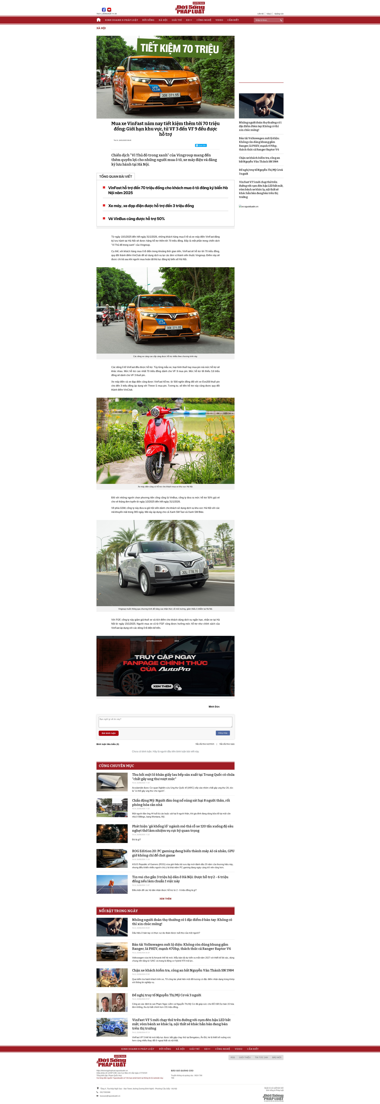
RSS (233, 1057)
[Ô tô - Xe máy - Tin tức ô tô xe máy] (248, 206)
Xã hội (163, 20)
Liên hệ (261, 14)
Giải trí (177, 20)
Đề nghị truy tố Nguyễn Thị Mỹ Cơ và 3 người (166, 995)
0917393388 (105, 1092)
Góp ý (269, 14)
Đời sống (148, 20)
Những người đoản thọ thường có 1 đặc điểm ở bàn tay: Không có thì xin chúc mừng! (260, 126)
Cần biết (233, 20)
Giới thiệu (245, 1057)
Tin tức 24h (261, 1057)
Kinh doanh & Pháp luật (121, 20)
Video (219, 20)
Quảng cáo (279, 14)
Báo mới (276, 1057)
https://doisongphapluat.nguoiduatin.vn (112, 1071)
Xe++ (189, 20)
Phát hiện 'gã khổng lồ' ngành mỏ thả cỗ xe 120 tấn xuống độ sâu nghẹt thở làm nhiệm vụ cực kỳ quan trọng (182, 828)
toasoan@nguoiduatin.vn (110, 1096)
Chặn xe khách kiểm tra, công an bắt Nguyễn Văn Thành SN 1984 (183, 970)
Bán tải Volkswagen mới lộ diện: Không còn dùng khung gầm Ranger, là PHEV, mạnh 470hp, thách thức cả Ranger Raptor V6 (181, 947)
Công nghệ (204, 20)
